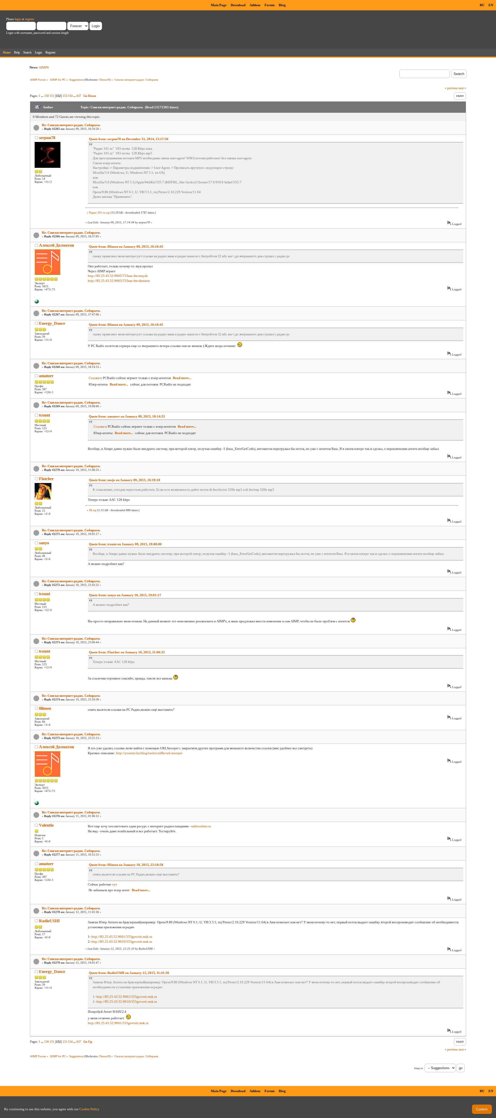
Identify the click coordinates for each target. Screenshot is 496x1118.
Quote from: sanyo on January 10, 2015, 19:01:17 (125, 595)
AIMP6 (44, 67)
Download (238, 5)
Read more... (182, 378)
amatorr (46, 376)
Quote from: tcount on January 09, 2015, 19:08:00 (125, 544)
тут (114, 884)
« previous (451, 88)
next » (462, 88)
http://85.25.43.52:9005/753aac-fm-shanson (119, 281)
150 (46, 96)
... (42, 96)
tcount (44, 415)
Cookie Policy (89, 1109)
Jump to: (418, 1068)
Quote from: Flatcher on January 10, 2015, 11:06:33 (127, 652)
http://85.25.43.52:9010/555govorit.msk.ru (121, 941)
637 (78, 96)
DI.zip (93, 510)
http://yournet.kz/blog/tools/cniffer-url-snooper (149, 753)
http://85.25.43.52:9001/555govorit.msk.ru (121, 937)
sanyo (44, 543)
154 (70, 96)
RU (482, 5)
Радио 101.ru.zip (99, 212)
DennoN (104, 79)
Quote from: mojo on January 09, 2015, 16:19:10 (124, 480)
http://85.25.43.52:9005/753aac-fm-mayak (118, 276)
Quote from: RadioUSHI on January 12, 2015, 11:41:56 (129, 973)
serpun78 (47, 137)
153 (65, 96)
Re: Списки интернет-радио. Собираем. (71, 125)
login (18, 19)
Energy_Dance (52, 323)
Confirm (482, 1109)
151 (52, 96)
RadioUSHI (49, 921)
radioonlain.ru (201, 826)
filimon (45, 708)
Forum (270, 5)
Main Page (219, 5)
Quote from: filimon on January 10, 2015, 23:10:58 (126, 865)
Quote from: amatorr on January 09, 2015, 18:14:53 (127, 416)
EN (491, 5)
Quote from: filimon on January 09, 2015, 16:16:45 (126, 246)
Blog (282, 5)
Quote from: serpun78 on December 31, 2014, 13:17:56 (128, 139)
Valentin (46, 825)
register (29, 19)
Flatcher (46, 479)
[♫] (37, 302)
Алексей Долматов (56, 245)
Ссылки (94, 378)
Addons (255, 5)
